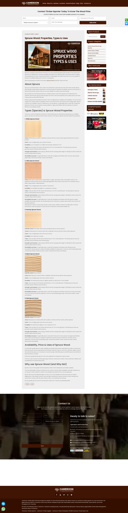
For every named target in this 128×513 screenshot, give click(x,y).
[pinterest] (71, 494)
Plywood (90, 58)
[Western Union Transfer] (101, 113)
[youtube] (60, 494)
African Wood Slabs (93, 53)
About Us (50, 3)
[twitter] (64, 494)
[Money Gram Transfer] (94, 113)
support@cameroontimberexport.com (85, 442)
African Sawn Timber (93, 50)
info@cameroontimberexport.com (84, 440)
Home (44, 3)
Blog (77, 3)
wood (32, 384)
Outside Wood (92, 55)
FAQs (81, 3)
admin (37, 34)
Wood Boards (91, 61)
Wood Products (70, 3)
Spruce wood (50, 80)
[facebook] (56, 494)
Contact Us (87, 3)
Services (55, 3)
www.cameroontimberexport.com (85, 445)
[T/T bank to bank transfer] (88, 113)
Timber (27, 384)
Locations (62, 3)
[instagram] (67, 494)
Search (103, 36)
